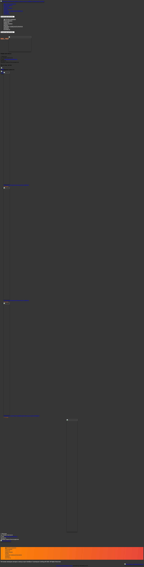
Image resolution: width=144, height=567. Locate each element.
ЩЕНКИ (6, 9)
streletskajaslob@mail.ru (10, 59)
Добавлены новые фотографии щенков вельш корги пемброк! (21, 416)
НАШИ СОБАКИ (8, 8)
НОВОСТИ (6, 7)
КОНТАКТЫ (7, 14)
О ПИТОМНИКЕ (8, 5)
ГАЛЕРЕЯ (6, 12)
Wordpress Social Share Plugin (64, 565)
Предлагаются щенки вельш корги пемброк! (16, 185)
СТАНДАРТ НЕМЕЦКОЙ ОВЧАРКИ (13, 11)
